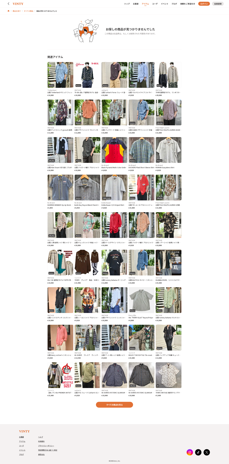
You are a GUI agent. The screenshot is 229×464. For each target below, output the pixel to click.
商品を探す (17, 11)
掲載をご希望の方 (187, 3)
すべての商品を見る (114, 404)
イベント (164, 3)
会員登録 (218, 3)
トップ (127, 3)
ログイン (204, 3)
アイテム (145, 3)
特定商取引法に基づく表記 (47, 450)
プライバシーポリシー (46, 446)
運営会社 (41, 454)
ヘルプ (40, 437)
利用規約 (41, 441)
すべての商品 (28, 11)
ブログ (174, 3)
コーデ (155, 3)
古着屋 (135, 3)
